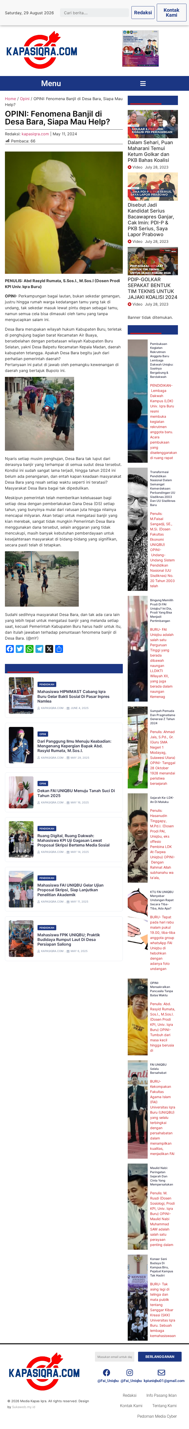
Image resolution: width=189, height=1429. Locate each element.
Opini (25, 98)
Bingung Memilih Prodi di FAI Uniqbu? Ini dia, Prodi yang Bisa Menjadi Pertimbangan (161, 610)
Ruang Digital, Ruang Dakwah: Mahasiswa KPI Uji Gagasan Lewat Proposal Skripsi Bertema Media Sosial (73, 840)
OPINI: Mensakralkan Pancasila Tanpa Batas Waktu (161, 989)
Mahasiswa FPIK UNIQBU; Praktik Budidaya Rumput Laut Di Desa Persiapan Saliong (68, 939)
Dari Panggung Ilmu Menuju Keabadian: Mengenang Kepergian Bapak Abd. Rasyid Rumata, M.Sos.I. (74, 746)
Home (10, 98)
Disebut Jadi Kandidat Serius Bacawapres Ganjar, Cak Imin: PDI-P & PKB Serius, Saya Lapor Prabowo (151, 219)
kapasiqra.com (35, 133)
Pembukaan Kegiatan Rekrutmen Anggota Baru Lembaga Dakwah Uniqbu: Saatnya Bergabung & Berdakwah (161, 360)
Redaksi (130, 1395)
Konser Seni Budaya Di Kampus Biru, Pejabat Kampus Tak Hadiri (161, 1267)
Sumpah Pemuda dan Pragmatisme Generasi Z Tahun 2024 (162, 717)
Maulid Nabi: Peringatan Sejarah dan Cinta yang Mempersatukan (161, 1176)
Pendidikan (46, 684)
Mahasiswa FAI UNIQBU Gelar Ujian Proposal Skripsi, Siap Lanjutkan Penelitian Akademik (70, 890)
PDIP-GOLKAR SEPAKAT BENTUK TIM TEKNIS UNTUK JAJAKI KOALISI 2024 (152, 288)
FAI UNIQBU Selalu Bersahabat (158, 1069)
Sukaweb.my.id (23, 1407)
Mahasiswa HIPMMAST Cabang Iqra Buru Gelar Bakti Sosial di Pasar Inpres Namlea (73, 696)
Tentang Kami (164, 1405)
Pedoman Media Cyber (157, 1416)
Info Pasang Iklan (161, 1395)
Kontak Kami (131, 1405)
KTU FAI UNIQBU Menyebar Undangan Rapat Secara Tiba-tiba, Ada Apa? (161, 900)
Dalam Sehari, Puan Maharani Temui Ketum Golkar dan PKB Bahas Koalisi (150, 151)
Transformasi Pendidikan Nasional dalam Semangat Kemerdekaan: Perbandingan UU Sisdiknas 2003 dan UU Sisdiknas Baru (162, 488)
